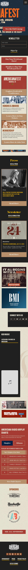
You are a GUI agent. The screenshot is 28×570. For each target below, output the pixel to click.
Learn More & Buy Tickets (14, 117)
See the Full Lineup (14, 29)
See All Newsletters (14, 216)
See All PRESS (14, 164)
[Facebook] (14, 319)
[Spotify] (26, 319)
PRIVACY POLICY (21, 559)
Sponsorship (5, 559)
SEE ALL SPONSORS (14, 532)
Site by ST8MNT (14, 564)
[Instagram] (11, 319)
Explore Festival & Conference (14, 92)
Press (13, 559)
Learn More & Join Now (14, 142)
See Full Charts (14, 481)
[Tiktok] (20, 319)
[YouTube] (23, 319)
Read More (14, 203)
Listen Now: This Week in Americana (8, 341)
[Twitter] (10, 554)
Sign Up (14, 50)
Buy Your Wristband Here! (14, 60)
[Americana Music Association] (5, 3)
